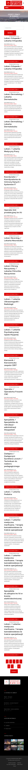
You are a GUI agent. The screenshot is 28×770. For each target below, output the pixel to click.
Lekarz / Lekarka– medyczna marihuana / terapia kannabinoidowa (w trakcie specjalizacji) (13, 525)
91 (19, 666)
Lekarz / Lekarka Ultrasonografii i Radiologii (12, 301)
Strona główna (12, 18)
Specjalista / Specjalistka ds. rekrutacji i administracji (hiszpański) (11, 425)
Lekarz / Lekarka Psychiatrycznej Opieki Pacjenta (12, 332)
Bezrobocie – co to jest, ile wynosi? (11, 703)
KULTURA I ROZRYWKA (10, 722)
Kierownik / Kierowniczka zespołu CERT (10, 362)
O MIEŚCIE (8, 725)
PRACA (14, 766)
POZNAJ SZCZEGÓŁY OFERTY (12, 61)
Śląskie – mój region (8, 697)
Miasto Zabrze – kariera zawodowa (11, 709)
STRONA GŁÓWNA (12, 762)
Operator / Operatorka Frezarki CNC (13, 391)
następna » (14, 671)
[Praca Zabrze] (14, 3)
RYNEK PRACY (8, 728)
